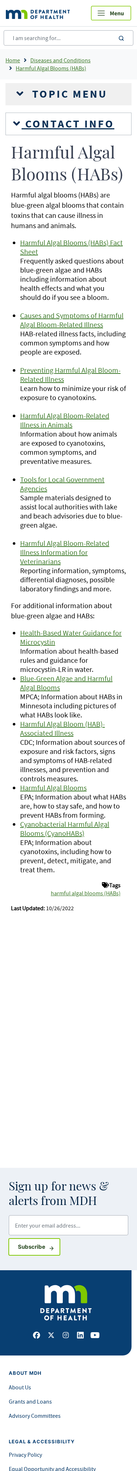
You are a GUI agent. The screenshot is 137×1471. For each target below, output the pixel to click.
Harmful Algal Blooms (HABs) (51, 68)
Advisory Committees (35, 1415)
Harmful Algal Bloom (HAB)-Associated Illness (62, 728)
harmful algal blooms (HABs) (86, 893)
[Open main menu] (111, 13)
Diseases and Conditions (60, 60)
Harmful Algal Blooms (53, 787)
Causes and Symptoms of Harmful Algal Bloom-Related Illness (71, 320)
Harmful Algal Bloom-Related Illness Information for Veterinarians (64, 552)
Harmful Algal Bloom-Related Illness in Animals (64, 420)
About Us (20, 1387)
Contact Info (68, 124)
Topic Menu (67, 94)
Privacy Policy (25, 1454)
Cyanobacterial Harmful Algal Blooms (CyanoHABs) (64, 828)
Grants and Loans (30, 1401)
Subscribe (39, 1246)
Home (12, 60)
